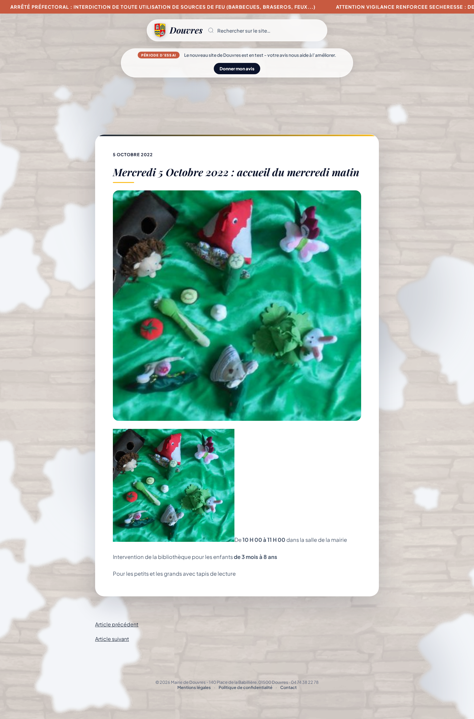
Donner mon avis (237, 68)
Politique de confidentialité (245, 687)
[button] (264, 30)
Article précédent (116, 624)
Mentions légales (194, 687)
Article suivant (112, 638)
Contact (288, 687)
